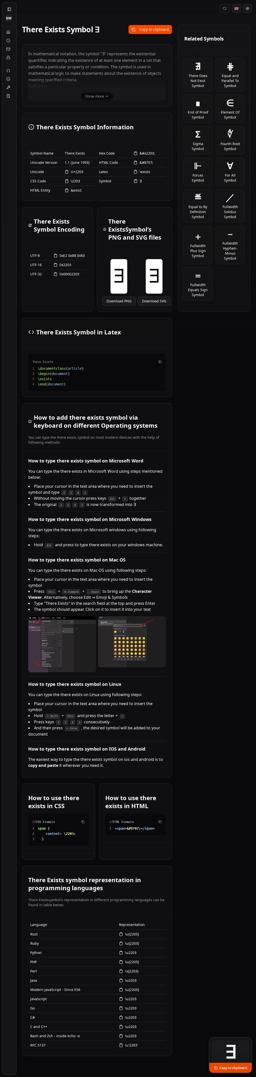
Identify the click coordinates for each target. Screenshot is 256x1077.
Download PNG (119, 301)
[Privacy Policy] (8, 58)
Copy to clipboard (154, 29)
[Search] (225, 8)
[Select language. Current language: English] (236, 8)
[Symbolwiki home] (8, 18)
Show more (94, 96)
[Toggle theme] (247, 8)
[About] (8, 41)
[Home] (8, 32)
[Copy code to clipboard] (160, 362)
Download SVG (154, 301)
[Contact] (8, 49)
